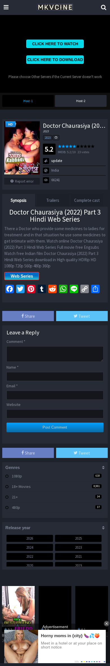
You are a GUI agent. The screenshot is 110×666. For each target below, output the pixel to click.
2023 (47, 138)
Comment (15, 341)
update (56, 160)
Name (12, 367)
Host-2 (80, 101)
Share (29, 316)
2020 (29, 565)
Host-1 (28, 101)
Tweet (84, 316)
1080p (17, 476)
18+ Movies (21, 486)
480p (16, 507)
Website (13, 404)
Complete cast (87, 200)
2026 (29, 538)
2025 (78, 538)
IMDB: (62, 152)
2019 (78, 565)
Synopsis (19, 200)
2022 (29, 556)
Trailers (52, 200)
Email (12, 385)
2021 (78, 556)
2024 (29, 547)
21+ (15, 497)
